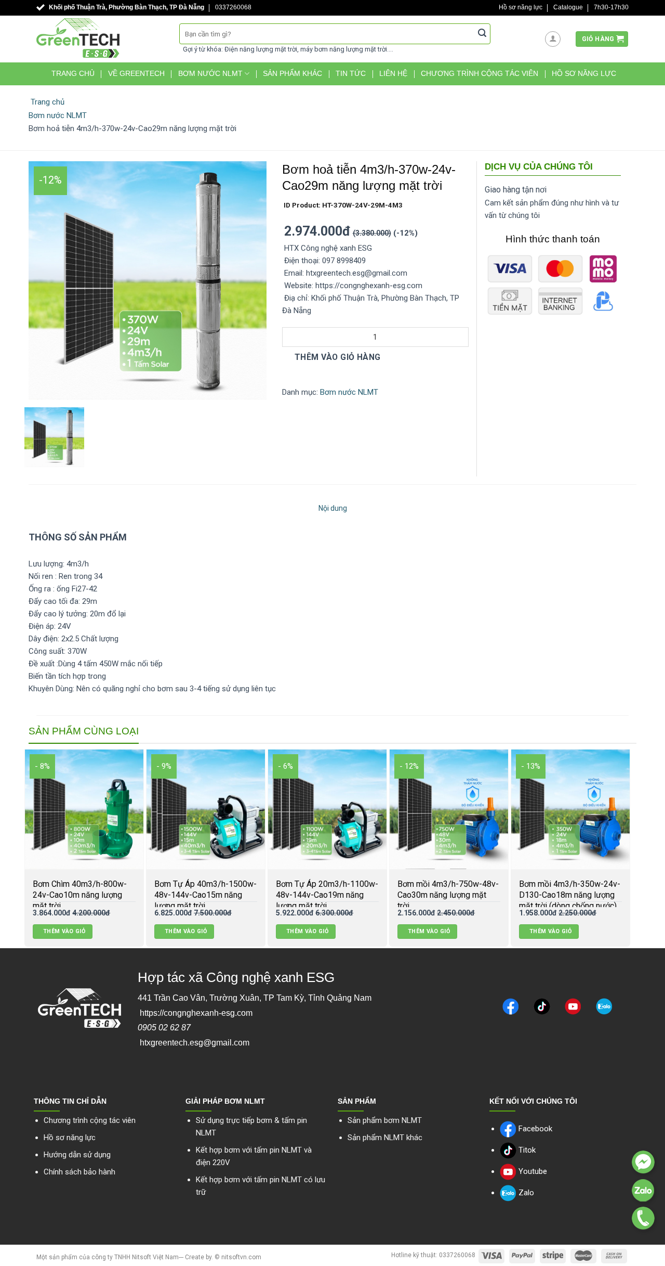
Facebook (534, 1128)
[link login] (553, 39)
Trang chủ (73, 73)
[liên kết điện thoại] (643, 1218)
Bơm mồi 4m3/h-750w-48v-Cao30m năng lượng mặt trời (182, 895)
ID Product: (342, 205)
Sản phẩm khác (292, 73)
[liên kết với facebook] (643, 1162)
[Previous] (17, 849)
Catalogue (568, 7)
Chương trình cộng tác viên (90, 1120)
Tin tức (351, 73)
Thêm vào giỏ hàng (336, 357)
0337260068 (233, 7)
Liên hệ (393, 73)
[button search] (482, 34)
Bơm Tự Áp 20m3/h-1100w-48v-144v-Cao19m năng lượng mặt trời (61, 895)
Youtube (531, 1171)
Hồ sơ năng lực (520, 7)
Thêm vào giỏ (41, 931)
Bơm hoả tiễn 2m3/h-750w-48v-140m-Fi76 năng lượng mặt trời (546, 895)
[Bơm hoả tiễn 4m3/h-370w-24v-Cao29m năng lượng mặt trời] (148, 280)
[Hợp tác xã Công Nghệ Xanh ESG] (100, 38)
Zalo (525, 1192)
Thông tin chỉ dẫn (70, 1101)
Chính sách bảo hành (79, 1172)
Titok (526, 1150)
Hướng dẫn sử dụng (77, 1154)
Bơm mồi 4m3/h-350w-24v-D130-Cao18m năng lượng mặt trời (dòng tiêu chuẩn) (425, 895)
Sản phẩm (357, 1101)
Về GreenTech (136, 73)
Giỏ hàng (598, 39)
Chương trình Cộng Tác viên (479, 73)
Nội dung (332, 508)
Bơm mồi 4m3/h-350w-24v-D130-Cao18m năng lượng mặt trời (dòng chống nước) (304, 895)
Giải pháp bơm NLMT (225, 1101)
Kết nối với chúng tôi (533, 1101)
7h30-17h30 (611, 7)
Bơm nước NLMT (210, 73)
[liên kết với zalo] (643, 1190)
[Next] (637, 849)
